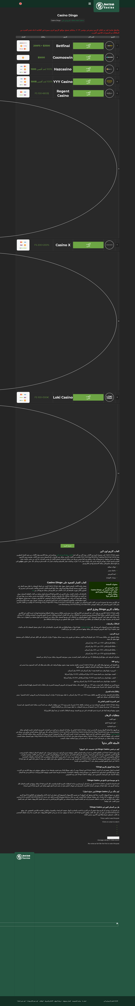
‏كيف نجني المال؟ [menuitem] (21, 1001)
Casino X (63, 245)
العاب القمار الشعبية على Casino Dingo (104, 590)
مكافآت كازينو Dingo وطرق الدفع (106, 592)
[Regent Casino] (109, 97)
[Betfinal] (109, 49)
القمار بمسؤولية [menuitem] (67, 1001)
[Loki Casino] (109, 401)
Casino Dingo (85, 627)
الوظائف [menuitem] (41, 1001)
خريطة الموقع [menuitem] (58, 1001)
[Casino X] (109, 249)
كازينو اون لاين (66, 20)
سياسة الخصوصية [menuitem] (76, 1001)
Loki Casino (63, 397)
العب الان (88, 45)
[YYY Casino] (109, 85)
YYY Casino (63, 82)
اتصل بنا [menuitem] (84, 1001)
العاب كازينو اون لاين (111, 588)
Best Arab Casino (78, 20)
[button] (89, 3)
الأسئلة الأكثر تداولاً (111, 596)
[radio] (66, 825)
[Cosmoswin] (109, 61)
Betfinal (63, 46)
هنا (33, 590)
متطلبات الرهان (112, 594)
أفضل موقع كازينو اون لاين (64, 555)
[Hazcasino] (109, 73)
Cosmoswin (63, 57)
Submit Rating (113, 838)
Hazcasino (63, 69)
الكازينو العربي (115, 734)
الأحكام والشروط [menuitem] (49, 1001)
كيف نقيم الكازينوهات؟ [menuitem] (32, 1001)
